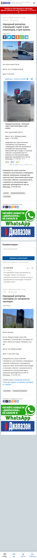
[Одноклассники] (18, 37)
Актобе (24, 17)
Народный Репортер (17, 193)
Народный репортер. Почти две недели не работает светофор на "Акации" (18, 382)
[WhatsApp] (22, 37)
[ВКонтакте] (13, 37)
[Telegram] (26, 37)
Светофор (7, 196)
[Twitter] (9, 37)
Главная (5, 17)
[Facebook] (5, 37)
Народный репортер (14, 17)
